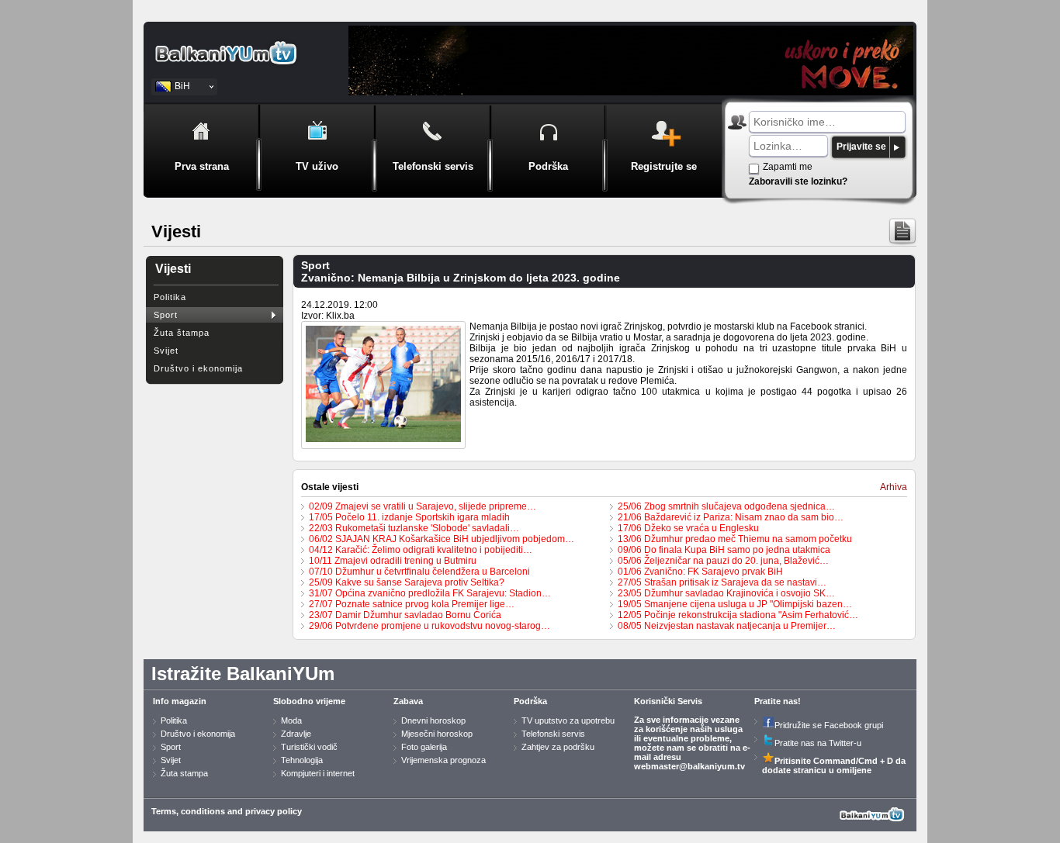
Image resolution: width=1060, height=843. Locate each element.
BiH (182, 86)
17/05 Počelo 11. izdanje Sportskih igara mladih (409, 517)
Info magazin (179, 701)
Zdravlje (296, 733)
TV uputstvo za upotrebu (568, 720)
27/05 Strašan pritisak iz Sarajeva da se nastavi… (722, 582)
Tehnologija (302, 760)
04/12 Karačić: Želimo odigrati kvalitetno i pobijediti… (420, 549)
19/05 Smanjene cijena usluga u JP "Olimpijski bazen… (735, 604)
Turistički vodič (309, 746)
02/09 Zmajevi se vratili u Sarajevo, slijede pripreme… (422, 506)
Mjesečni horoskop (437, 733)
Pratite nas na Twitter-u (817, 743)
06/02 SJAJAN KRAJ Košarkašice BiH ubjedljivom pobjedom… (441, 539)
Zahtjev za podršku (557, 746)
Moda (291, 720)
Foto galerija (424, 746)
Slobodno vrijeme (309, 701)
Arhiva (893, 487)
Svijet (166, 350)
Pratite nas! (777, 701)
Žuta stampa (184, 773)
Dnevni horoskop (433, 720)
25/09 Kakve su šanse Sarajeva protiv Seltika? (406, 582)
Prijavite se (861, 146)
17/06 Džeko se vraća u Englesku (688, 528)
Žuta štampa (182, 332)
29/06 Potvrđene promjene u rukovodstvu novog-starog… (429, 625)
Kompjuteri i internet (318, 773)
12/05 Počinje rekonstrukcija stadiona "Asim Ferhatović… (738, 615)
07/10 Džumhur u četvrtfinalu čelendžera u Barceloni (419, 571)
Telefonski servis (553, 733)
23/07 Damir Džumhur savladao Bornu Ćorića (405, 615)
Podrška (530, 701)
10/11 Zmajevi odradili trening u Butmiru (392, 560)
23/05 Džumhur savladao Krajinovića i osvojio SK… (726, 593)
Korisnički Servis (668, 701)
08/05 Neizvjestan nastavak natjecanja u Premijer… (727, 625)
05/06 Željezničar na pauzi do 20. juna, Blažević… (723, 560)
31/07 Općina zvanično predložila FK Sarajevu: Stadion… (430, 593)
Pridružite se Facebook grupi (828, 725)
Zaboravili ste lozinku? (798, 181)
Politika (170, 297)
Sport (166, 315)
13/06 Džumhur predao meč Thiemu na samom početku (735, 539)
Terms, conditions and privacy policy (226, 811)
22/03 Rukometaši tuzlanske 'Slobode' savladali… (414, 528)
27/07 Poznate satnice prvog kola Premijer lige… (411, 604)
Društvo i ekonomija (198, 368)
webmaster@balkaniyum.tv (689, 766)
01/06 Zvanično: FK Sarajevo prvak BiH (700, 571)
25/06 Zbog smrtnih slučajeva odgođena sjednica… (726, 506)
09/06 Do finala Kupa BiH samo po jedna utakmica (724, 549)
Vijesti (173, 268)
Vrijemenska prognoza (443, 760)
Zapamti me (787, 166)
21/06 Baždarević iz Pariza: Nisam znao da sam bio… (730, 517)
